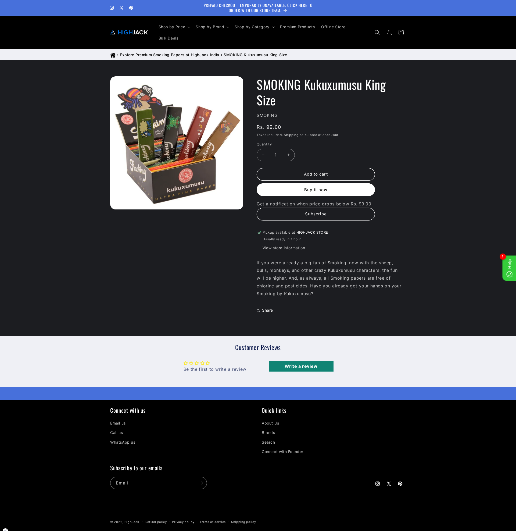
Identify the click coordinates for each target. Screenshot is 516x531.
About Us (270, 423)
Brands (268, 432)
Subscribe (316, 213)
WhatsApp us (122, 442)
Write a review (301, 366)
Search (268, 442)
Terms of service (213, 521)
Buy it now (315, 189)
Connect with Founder (282, 451)
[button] (174, 27)
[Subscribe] (201, 483)
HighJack (131, 522)
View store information (284, 247)
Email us (118, 423)
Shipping (291, 135)
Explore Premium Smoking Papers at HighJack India (169, 54)
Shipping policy (243, 521)
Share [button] (267, 310)
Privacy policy (183, 521)
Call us (116, 432)
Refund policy (156, 521)
